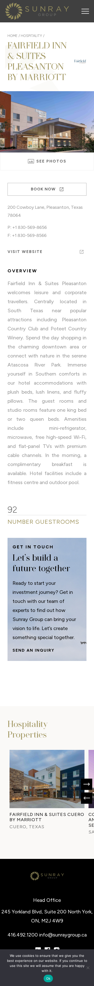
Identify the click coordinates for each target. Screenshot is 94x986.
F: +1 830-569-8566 (27, 235)
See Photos (50, 161)
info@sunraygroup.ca (63, 935)
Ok (48, 978)
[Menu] (85, 11)
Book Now (44, 189)
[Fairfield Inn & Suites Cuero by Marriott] (47, 779)
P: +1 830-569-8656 (27, 227)
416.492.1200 (23, 935)
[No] (87, 967)
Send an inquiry (33, 650)
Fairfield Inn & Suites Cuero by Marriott (47, 817)
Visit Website (25, 251)
